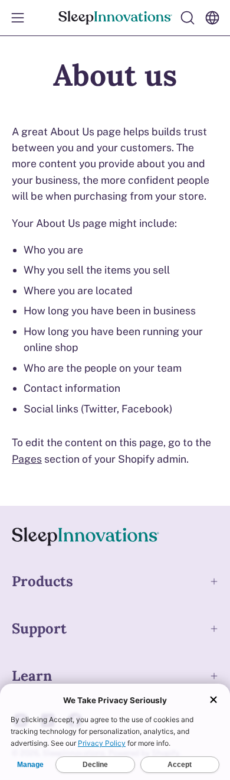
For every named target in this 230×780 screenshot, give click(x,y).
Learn (32, 676)
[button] (186, 17)
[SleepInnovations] (115, 18)
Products (42, 581)
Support (39, 628)
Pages (27, 459)
